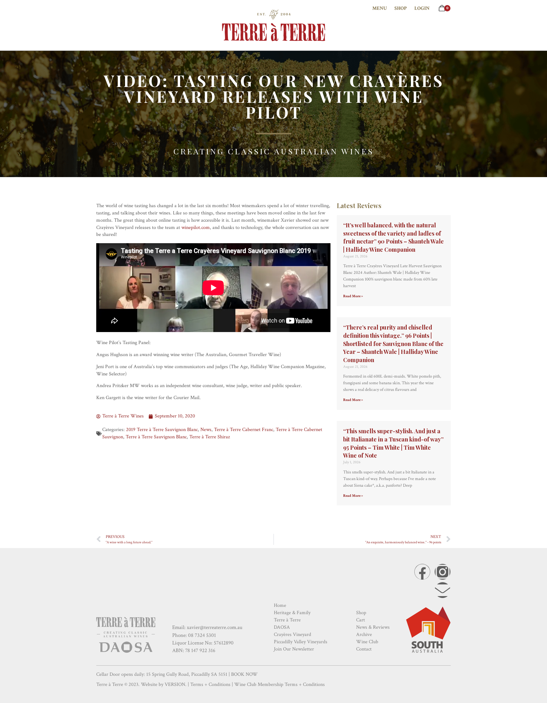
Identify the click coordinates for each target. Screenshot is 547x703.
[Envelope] (442, 590)
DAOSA (282, 627)
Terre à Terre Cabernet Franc (243, 429)
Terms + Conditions (210, 684)
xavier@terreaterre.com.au (214, 627)
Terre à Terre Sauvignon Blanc (156, 437)
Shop (400, 8)
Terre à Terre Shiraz (209, 437)
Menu (379, 8)
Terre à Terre (287, 620)
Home (280, 605)
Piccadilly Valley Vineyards (300, 641)
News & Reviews (373, 627)
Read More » (353, 296)
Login (422, 8)
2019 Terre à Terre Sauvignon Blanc (162, 429)
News (205, 429)
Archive (364, 634)
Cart (360, 620)
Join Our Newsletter (294, 649)
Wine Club (367, 641)
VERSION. (175, 684)
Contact (364, 649)
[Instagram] (442, 572)
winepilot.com (195, 227)
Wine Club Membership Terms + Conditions (279, 684)
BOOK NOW (244, 674)
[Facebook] (422, 572)
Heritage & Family (292, 612)
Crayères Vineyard (292, 634)
